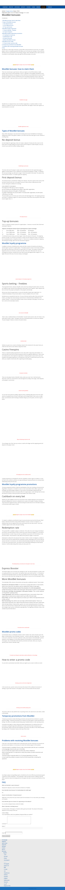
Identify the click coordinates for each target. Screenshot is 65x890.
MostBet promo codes (7, 41)
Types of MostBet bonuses (9, 22)
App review (17, 7)
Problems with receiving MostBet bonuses (12, 46)
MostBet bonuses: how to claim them (11, 20)
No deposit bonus (8, 23)
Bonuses (43, 7)
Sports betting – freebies (9, 30)
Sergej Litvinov (9, 11)
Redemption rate (7, 36)
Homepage (5, 7)
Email (3, 833)
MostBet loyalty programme (9, 28)
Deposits (23, 7)
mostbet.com (32, 888)
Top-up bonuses (7, 27)
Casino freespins (7, 32)
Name (3, 826)
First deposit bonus (8, 25)
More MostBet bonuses (9, 40)
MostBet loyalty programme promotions (12, 33)
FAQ (3, 48)
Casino (33, 7)
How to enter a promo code (10, 43)
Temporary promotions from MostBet (11, 44)
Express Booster (7, 38)
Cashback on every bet (9, 35)
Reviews (28, 7)
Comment (4, 823)
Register (11, 7)
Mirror (38, 7)
